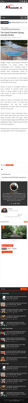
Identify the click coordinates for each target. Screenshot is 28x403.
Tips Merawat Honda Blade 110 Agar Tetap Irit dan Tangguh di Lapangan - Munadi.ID (16, 310)
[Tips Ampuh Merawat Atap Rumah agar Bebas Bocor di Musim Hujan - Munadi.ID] (3, 304)
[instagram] (13, 203)
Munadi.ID (15, 399)
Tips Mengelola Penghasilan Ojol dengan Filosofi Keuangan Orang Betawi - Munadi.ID (16, 323)
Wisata (6, 27)
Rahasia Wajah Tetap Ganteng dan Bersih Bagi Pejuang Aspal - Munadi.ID (16, 297)
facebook (14, 248)
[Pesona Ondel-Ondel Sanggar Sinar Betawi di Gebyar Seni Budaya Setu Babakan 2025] (3, 333)
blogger (4, 248)
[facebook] (11, 203)
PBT (18, 400)
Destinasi (16, 37)
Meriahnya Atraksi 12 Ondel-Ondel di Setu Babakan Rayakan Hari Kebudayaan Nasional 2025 (16, 339)
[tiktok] (17, 203)
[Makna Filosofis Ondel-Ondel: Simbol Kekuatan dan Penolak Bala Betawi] (3, 359)
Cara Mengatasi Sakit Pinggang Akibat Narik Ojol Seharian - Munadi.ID (16, 316)
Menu (3, 1)
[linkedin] (19, 203)
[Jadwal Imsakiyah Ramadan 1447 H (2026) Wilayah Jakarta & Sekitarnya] (3, 346)
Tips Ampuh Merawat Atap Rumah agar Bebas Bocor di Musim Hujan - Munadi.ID (16, 303)
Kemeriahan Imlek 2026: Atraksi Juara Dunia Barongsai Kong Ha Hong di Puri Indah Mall (16, 352)
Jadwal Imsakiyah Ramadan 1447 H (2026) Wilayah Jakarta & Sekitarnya (15, 345)
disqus (9, 248)
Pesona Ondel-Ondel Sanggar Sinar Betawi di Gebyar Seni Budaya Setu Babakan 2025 (16, 332)
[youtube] (15, 203)
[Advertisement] (14, 12)
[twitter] (9, 203)
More (25, 221)
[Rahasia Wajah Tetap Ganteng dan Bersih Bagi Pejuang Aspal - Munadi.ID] (3, 298)
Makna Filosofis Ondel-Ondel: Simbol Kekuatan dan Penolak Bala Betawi (16, 358)
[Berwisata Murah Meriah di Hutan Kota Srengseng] (14, 232)
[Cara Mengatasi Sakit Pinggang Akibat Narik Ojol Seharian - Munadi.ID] (3, 317)
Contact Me (24, 288)
